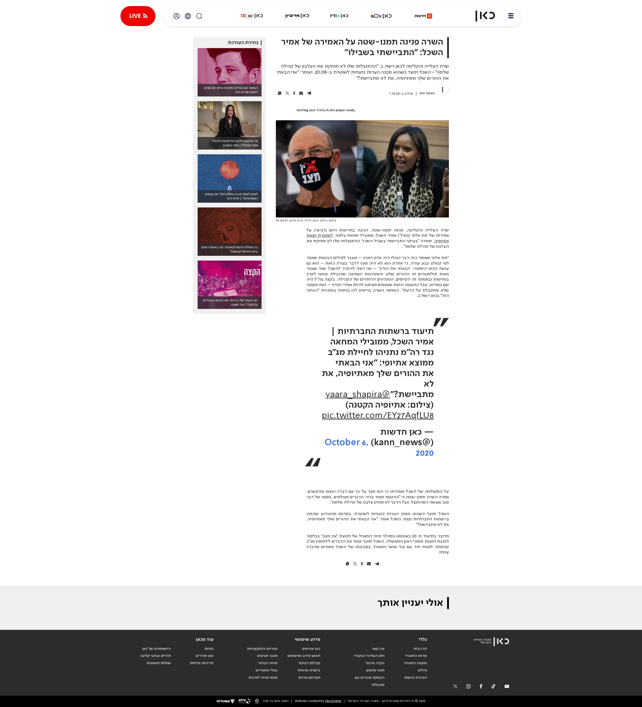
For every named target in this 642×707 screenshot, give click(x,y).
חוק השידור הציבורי (369, 656)
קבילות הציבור (309, 663)
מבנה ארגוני (374, 663)
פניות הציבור (268, 663)
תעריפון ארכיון (309, 677)
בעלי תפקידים (267, 670)
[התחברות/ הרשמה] (177, 16)
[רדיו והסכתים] (339, 16)
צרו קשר (378, 649)
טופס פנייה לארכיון (263, 678)
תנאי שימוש (375, 670)
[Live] (137, 16)
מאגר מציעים (267, 656)
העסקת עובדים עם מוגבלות (369, 681)
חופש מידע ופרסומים (303, 656)
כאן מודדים (204, 656)
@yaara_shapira (358, 395)
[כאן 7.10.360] (251, 16)
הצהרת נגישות (415, 678)
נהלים (422, 670)
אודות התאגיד (416, 656)
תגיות (209, 649)
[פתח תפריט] (511, 16)
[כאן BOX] (381, 16)
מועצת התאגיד (415, 663)
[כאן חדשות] (423, 16)
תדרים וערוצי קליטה (155, 656)
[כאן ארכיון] (297, 16)
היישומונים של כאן (156, 649)
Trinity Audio (325, 110)
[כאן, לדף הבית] (481, 16)
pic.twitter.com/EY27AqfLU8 (378, 416)
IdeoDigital (333, 701)
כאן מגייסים (311, 649)
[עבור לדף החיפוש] (199, 16)
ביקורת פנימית (309, 670)
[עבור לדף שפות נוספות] (188, 16)
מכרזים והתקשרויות (262, 649)
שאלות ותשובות (158, 663)
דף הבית (420, 649)
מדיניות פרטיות (201, 663)
